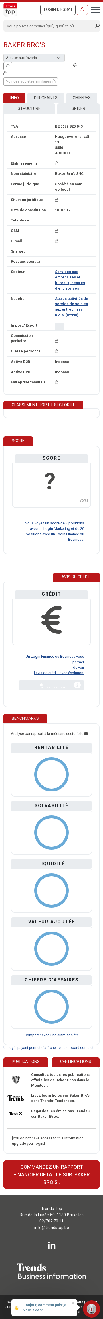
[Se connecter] (82, 10)
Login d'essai (58, 9)
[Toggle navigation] (94, 9)
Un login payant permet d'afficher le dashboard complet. (48, 1047)
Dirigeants (46, 97)
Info (14, 97)
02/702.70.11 (51, 1221)
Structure (29, 108)
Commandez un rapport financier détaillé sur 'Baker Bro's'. (51, 1174)
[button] (59, 326)
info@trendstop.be (51, 1227)
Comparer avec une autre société (52, 1035)
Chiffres (82, 97)
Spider (78, 108)
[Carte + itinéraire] (88, 136)
